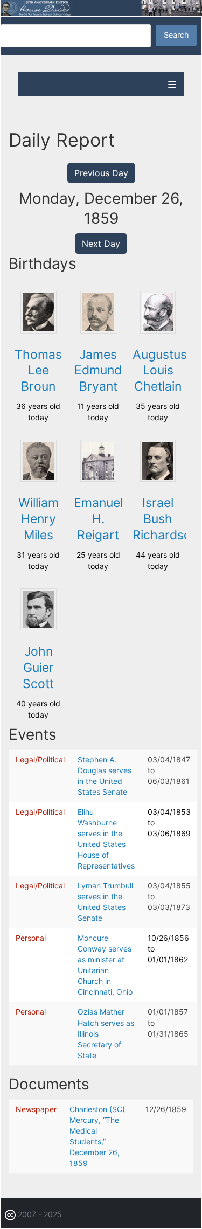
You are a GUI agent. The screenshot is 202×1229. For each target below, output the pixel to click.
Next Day (101, 243)
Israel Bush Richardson (165, 519)
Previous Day (101, 173)
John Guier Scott (38, 667)
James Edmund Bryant (98, 370)
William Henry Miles (38, 519)
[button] (38, 330)
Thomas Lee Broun (38, 370)
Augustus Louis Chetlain (160, 370)
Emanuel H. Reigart (98, 519)
